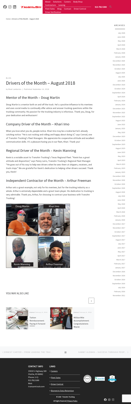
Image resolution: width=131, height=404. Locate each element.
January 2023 (120, 128)
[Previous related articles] (85, 301)
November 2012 (119, 295)
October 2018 (119, 184)
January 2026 (120, 57)
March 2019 (120, 164)
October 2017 (119, 232)
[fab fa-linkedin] (113, 400)
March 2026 (120, 49)
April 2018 (121, 208)
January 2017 (120, 267)
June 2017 (121, 248)
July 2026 (121, 33)
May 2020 (121, 132)
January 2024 (120, 104)
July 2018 (121, 196)
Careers (54, 371)
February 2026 (119, 53)
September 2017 (118, 236)
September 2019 (118, 144)
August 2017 (120, 240)
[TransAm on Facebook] (5, 7)
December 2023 (119, 108)
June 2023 (121, 124)
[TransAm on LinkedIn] (14, 7)
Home (8, 19)
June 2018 (121, 200)
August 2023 (120, 120)
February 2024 (119, 100)
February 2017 (119, 263)
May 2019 (121, 156)
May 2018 (121, 204)
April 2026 (121, 45)
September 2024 (118, 92)
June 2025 (121, 81)
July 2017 (121, 244)
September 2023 (118, 116)
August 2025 (120, 73)
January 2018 (120, 220)
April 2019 (121, 160)
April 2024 (121, 96)
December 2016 (119, 271)
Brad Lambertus (14, 89)
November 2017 (119, 228)
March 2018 (120, 212)
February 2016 (119, 291)
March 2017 (120, 260)
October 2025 (119, 69)
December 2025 (119, 61)
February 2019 (119, 168)
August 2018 (120, 192)
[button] (110, 7)
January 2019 (120, 172)
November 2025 (119, 65)
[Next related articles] (91, 301)
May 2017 (121, 252)
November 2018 (119, 180)
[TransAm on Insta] (10, 7)
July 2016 (121, 287)
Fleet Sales (56, 377)
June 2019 (121, 152)
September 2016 (118, 283)
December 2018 (119, 176)
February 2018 (119, 216)
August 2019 (120, 148)
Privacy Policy (72, 401)
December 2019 (119, 136)
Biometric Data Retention (62, 390)
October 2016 (119, 279)
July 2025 (121, 77)
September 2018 (118, 188)
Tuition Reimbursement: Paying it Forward (37, 320)
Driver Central (57, 384)
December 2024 (119, 85)
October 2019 (119, 140)
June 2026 (121, 37)
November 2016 (119, 275)
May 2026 (121, 41)
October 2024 (119, 88)
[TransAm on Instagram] (109, 400)
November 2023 (119, 112)
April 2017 (121, 256)
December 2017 (119, 224)
